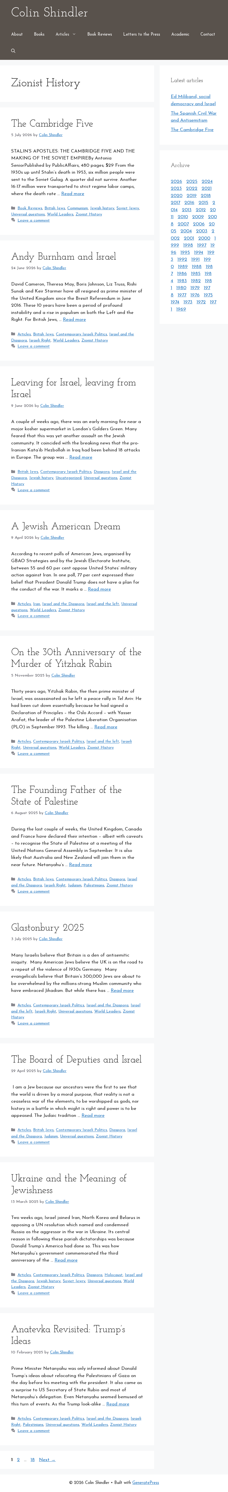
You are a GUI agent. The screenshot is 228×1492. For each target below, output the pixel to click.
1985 (195, 273)
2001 (189, 238)
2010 (183, 217)
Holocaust (114, 1275)
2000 (204, 238)
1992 (182, 259)
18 (33, 1459)
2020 (176, 195)
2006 (199, 224)
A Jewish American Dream (65, 527)
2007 (183, 224)
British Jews (54, 208)
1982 (196, 281)
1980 (181, 288)
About (17, 35)
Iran (36, 604)
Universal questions (28, 214)
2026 (176, 181)
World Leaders (60, 214)
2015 (203, 202)
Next (47, 1459)
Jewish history (102, 208)
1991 (195, 259)
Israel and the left (102, 604)
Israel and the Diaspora (63, 604)
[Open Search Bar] (13, 51)
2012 (201, 210)
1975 (208, 295)
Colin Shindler (49, 13)
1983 (182, 281)
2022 (191, 188)
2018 (206, 195)
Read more (72, 193)
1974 (175, 302)
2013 (187, 210)
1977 (182, 295)
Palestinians (94, 885)
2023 (176, 188)
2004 (186, 231)
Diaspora (102, 472)
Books (39, 35)
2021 (207, 188)
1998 (188, 245)
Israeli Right (40, 340)
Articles (62, 35)
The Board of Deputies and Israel (76, 1060)
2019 (192, 195)
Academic (180, 35)
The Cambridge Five (52, 124)
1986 (182, 273)
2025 (191, 181)
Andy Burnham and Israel (63, 257)
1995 (185, 252)
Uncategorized (68, 478)
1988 (197, 266)
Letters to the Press (141, 35)
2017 (175, 202)
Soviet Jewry (128, 208)
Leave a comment (34, 220)
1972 (201, 302)
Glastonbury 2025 (47, 928)
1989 (183, 266)
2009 (198, 217)
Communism (77, 208)
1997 (201, 245)
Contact (207, 35)
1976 (195, 295)
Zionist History (89, 214)
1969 (181, 309)
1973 (188, 302)
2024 (207, 181)
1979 (195, 288)
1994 (198, 252)
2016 (189, 202)
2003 (201, 231)
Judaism (74, 885)
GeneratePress (145, 1483)
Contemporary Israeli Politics (81, 334)
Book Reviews (99, 35)
